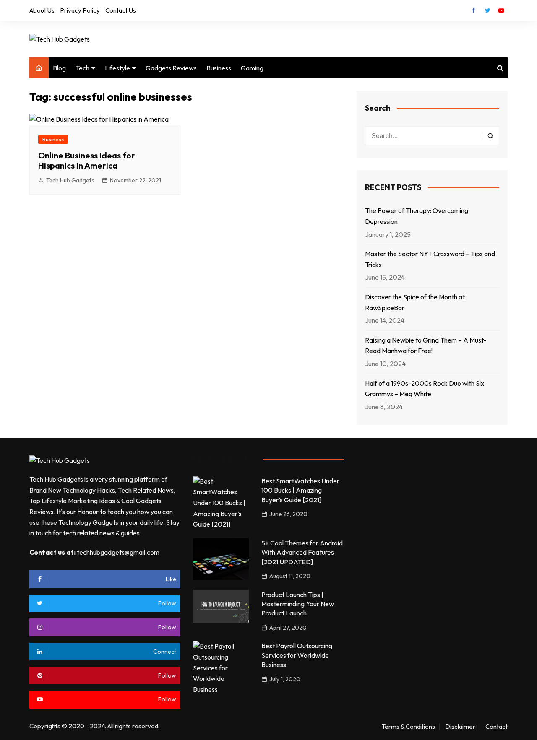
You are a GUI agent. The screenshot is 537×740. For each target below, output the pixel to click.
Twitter (487, 10)
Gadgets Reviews (171, 68)
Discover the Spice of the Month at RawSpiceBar (415, 302)
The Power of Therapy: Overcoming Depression (416, 216)
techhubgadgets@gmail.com (118, 552)
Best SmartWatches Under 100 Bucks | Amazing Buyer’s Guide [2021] (300, 490)
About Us (42, 10)
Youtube (501, 10)
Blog (59, 68)
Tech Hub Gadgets (70, 180)
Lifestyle (117, 68)
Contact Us (120, 10)
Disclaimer (460, 726)
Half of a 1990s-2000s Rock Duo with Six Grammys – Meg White (424, 388)
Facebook (473, 10)
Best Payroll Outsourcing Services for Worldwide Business (296, 655)
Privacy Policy (80, 10)
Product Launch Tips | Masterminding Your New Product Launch (297, 604)
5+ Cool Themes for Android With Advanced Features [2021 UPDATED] (302, 552)
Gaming (252, 68)
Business (218, 68)
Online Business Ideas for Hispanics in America (86, 160)
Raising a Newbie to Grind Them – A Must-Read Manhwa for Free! (426, 345)
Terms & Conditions (408, 726)
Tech (82, 68)
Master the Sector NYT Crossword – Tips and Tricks (430, 259)
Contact (496, 726)
